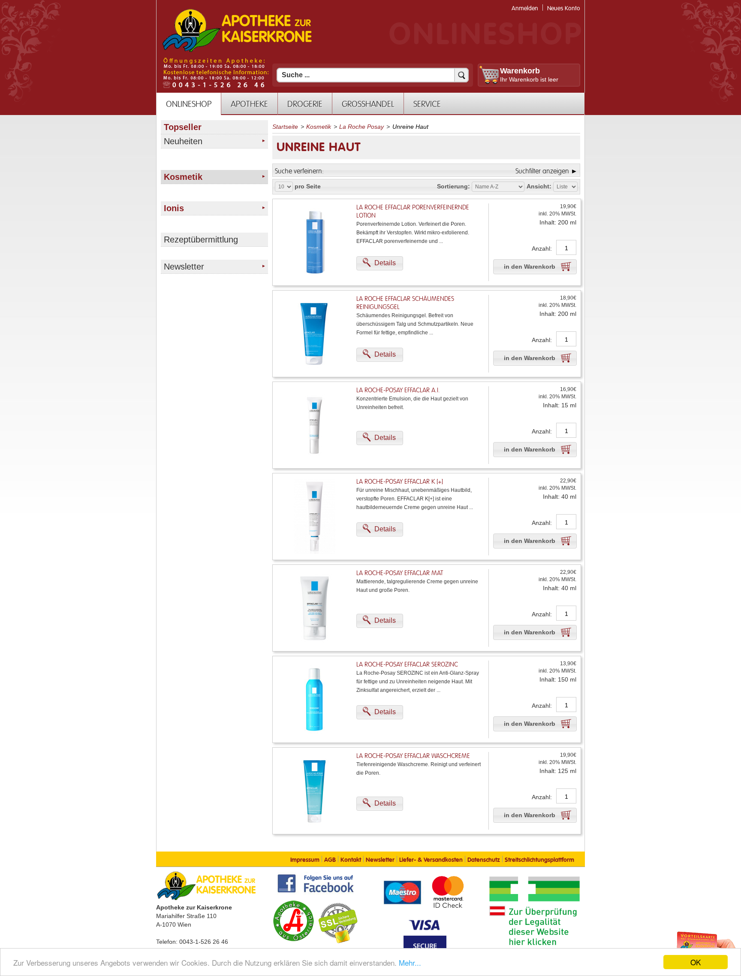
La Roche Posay (361, 126)
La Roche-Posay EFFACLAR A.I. (398, 390)
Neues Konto (563, 8)
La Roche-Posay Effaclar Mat (399, 573)
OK (695, 962)
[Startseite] (237, 51)
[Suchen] (461, 75)
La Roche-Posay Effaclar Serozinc (407, 665)
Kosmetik (318, 126)
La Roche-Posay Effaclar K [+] (399, 482)
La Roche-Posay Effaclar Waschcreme (413, 756)
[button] (379, 263)
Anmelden (525, 8)
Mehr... (410, 962)
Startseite (285, 126)
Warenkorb (520, 71)
